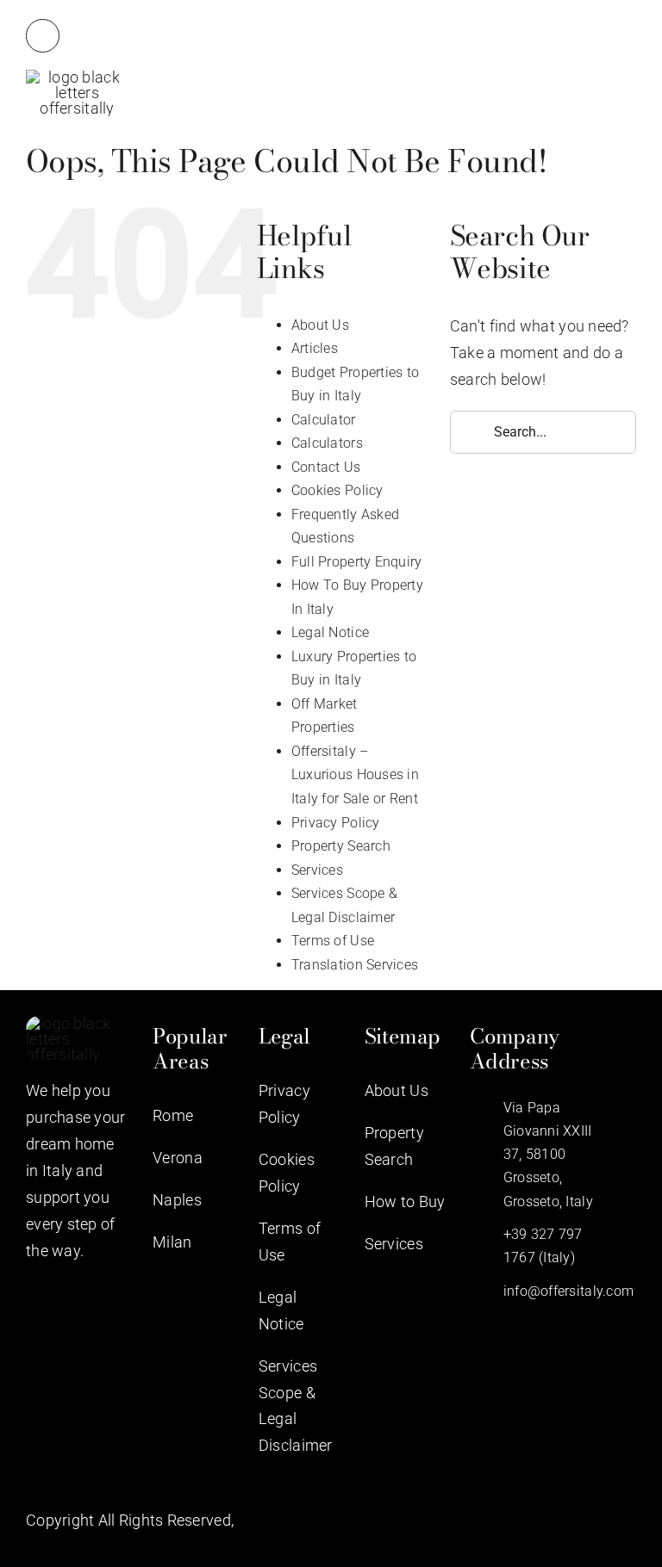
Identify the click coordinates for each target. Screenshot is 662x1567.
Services (317, 870)
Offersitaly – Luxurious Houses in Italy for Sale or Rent (355, 775)
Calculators (327, 443)
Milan (172, 1242)
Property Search (340, 846)
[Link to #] (42, 36)
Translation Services (354, 965)
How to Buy (405, 1201)
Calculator (323, 420)
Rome (173, 1115)
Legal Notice (330, 632)
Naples (177, 1200)
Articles (314, 348)
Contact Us (326, 467)
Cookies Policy (337, 490)
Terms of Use (332, 940)
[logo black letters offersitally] (77, 77)
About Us (320, 325)
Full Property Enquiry (356, 562)
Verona (178, 1158)
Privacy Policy (335, 822)
